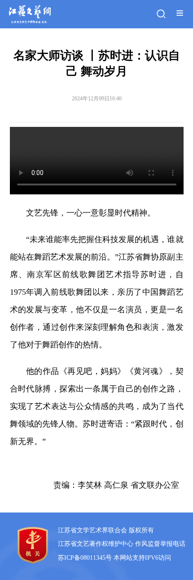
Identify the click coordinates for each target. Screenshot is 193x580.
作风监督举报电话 (160, 543)
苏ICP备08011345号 (85, 557)
